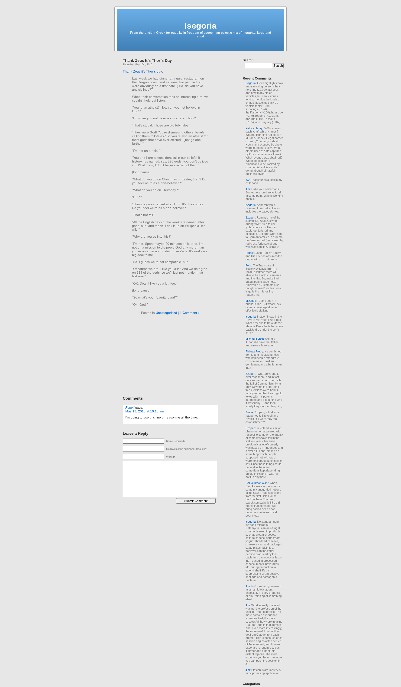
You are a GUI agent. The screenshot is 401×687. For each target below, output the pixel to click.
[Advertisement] (162, 356)
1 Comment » (190, 313)
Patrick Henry (254, 128)
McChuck (251, 300)
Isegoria (200, 25)
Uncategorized (166, 313)
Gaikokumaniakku (257, 483)
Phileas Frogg (254, 351)
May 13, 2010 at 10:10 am (144, 411)
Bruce (249, 253)
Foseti (129, 407)
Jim (248, 189)
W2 (248, 180)
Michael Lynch (255, 339)
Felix (249, 265)
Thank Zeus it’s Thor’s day (142, 71)
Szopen (250, 217)
